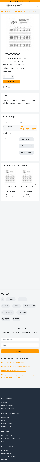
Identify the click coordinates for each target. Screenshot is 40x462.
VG (21, 133)
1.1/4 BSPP (22, 299)
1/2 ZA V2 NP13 (7, 312)
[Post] (4, 87)
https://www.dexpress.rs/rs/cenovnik (15, 367)
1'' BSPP (16, 319)
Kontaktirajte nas (7, 436)
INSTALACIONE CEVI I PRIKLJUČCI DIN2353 (17, 11)
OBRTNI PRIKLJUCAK (28, 152)
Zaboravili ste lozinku (8, 456)
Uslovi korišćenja (7, 406)
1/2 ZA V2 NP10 (29, 306)
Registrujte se (6, 454)
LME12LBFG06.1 (27, 186)
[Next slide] (35, 184)
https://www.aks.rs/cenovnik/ (12, 363)
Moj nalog (4, 451)
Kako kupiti (5, 418)
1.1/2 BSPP (11, 299)
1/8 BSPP (5, 319)
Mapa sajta (5, 441)
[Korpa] (37, 6)
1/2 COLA (16, 306)
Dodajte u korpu (11, 81)
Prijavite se (20, 351)
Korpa (3, 421)
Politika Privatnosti (8, 409)
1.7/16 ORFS (21, 312)
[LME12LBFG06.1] (27, 177)
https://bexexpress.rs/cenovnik (13, 371)
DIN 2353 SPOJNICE (27, 139)
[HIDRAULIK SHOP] (13, 5)
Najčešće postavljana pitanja (11, 439)
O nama (4, 403)
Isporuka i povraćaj (7, 426)
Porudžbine (5, 459)
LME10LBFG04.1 (10, 186)
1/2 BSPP (5, 306)
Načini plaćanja (6, 424)
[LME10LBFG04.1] (10, 177)
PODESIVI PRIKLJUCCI (28, 146)
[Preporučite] (9, 87)
